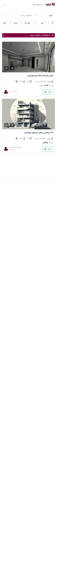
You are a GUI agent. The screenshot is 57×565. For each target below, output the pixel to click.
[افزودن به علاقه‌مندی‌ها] (6, 68)
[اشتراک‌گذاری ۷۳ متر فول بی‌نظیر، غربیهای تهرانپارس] (12, 125)
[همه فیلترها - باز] (50, 23)
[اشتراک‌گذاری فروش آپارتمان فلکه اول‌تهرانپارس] (12, 68)
